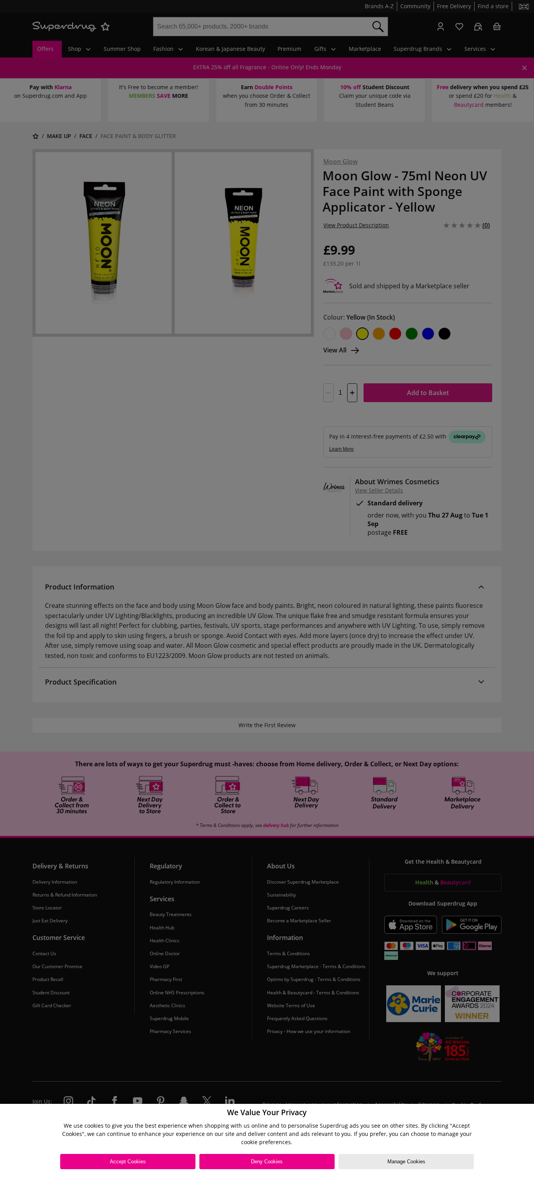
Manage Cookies (406, 1161)
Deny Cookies (267, 1161)
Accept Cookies (128, 1161)
